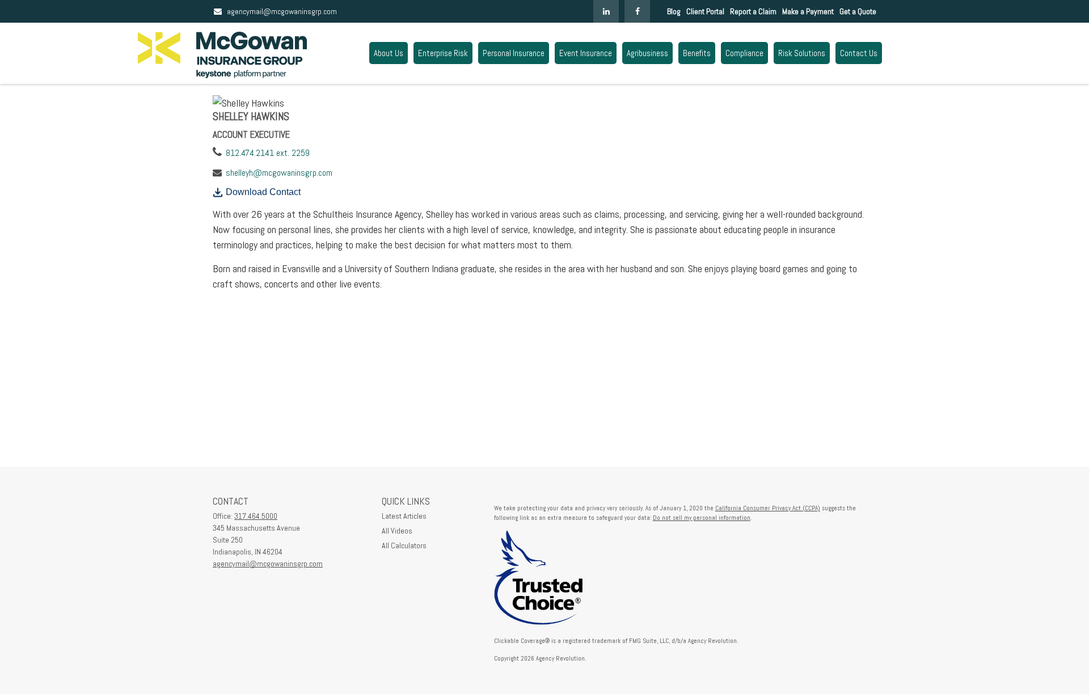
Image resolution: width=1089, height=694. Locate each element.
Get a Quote (857, 11)
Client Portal (705, 11)
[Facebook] (637, 11)
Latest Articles (404, 516)
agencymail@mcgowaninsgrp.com (282, 11)
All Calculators (404, 545)
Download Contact (263, 192)
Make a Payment (808, 11)
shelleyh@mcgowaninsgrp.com (279, 173)
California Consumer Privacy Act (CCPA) (767, 508)
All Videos (397, 531)
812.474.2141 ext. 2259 (268, 153)
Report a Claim (753, 11)
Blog (674, 11)
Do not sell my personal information (701, 518)
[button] (388, 53)
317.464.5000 (255, 516)
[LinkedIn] (606, 11)
